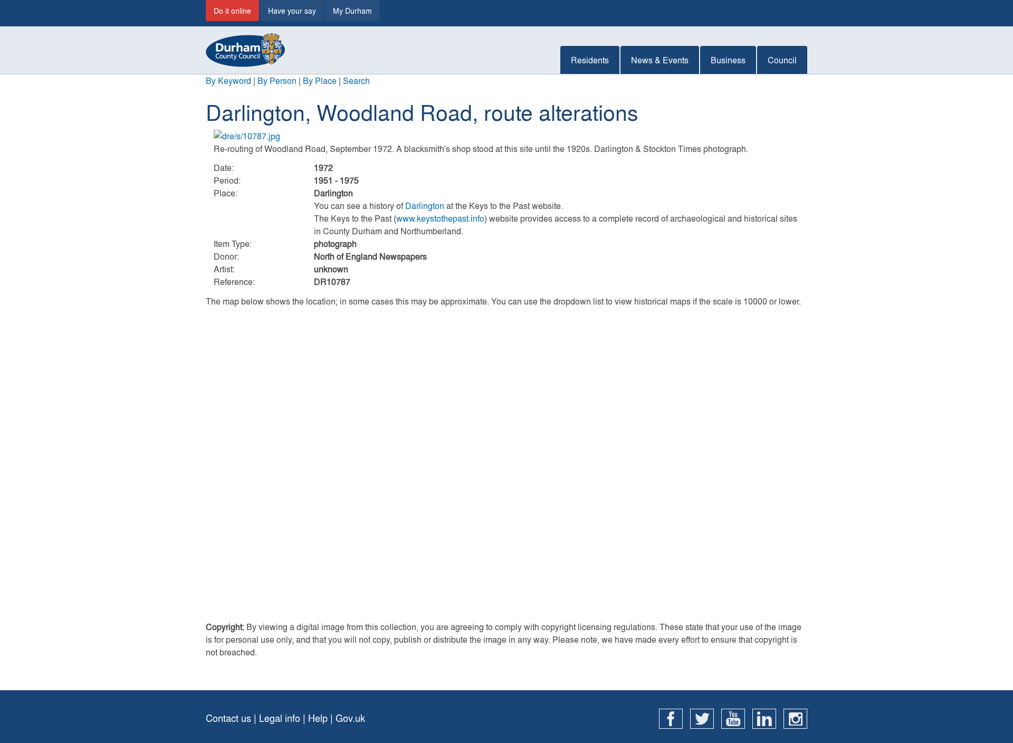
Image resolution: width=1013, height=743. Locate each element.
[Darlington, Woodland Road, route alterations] (506, 136)
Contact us (228, 718)
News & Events (660, 60)
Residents (590, 60)
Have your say (292, 10)
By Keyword (228, 80)
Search (356, 80)
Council (782, 60)
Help (318, 718)
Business (728, 60)
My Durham (352, 10)
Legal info (279, 718)
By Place (320, 80)
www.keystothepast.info (440, 218)
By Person (277, 80)
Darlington (424, 205)
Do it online (232, 10)
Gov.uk (350, 718)
